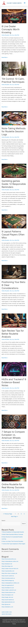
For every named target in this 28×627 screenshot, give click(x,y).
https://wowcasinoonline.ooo (9, 559)
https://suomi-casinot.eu (8, 575)
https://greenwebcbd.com (8, 602)
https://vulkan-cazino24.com (9, 590)
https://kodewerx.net (7, 563)
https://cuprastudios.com (8, 571)
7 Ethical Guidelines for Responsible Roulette (13, 532)
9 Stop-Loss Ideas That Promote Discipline (12, 541)
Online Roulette (5, 35)
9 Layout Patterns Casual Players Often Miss (13, 234)
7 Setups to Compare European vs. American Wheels (13, 434)
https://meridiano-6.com (8, 587)
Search (3, 520)
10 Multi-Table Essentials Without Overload (12, 534)
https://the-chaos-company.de (9, 573)
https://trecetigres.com (7, 594)
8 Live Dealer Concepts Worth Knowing (11, 29)
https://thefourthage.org (8, 580)
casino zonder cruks (7, 612)
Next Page (14, 516)
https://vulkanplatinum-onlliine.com (10, 583)
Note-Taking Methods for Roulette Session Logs (14, 131)
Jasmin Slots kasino (6, 614)
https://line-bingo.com (7, 566)
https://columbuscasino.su (8, 578)
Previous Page (7, 514)
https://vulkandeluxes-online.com (10, 561)
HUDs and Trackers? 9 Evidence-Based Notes (14, 382)
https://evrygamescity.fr (8, 585)
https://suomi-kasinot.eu (8, 599)
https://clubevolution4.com (8, 592)
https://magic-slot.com (7, 597)
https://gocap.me (6, 604)
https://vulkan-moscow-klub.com (10, 568)
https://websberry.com (7, 606)
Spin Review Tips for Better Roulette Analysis (13, 333)
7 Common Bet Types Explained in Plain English (13, 543)
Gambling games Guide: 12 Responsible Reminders (14, 184)
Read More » (5, 57)
